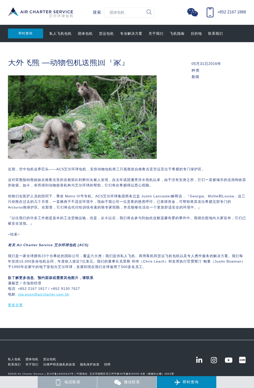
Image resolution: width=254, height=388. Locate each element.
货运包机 (106, 33)
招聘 (107, 364)
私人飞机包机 (60, 33)
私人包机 (14, 359)
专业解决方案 (131, 33)
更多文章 (15, 305)
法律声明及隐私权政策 (59, 364)
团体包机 (85, 33)
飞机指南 (177, 33)
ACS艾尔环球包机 (40, 15)
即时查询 (25, 33)
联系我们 (215, 33)
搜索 (97, 12)
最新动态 (15, 51)
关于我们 (156, 33)
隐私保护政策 (89, 364)
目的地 (196, 33)
